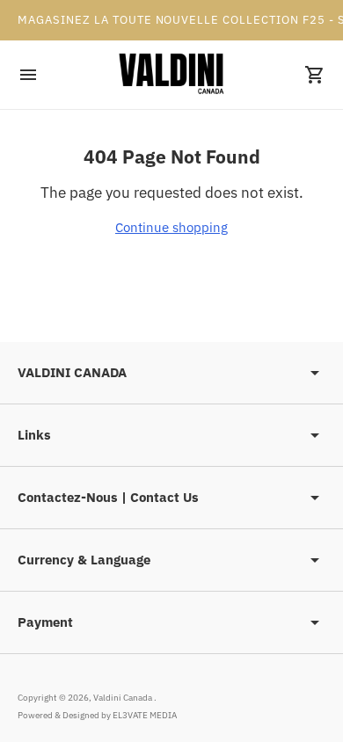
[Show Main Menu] (28, 74)
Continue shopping (171, 227)
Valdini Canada (123, 697)
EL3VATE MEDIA (145, 715)
